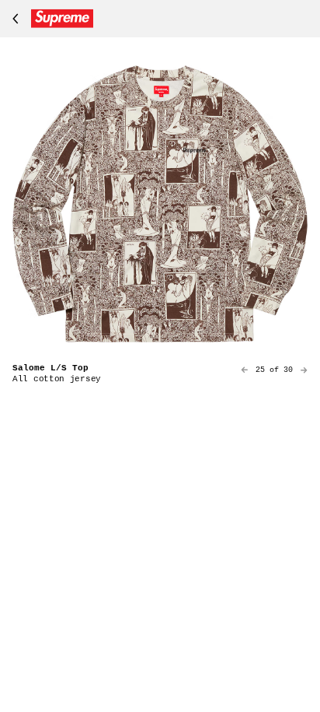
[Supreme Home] (49, 19)
